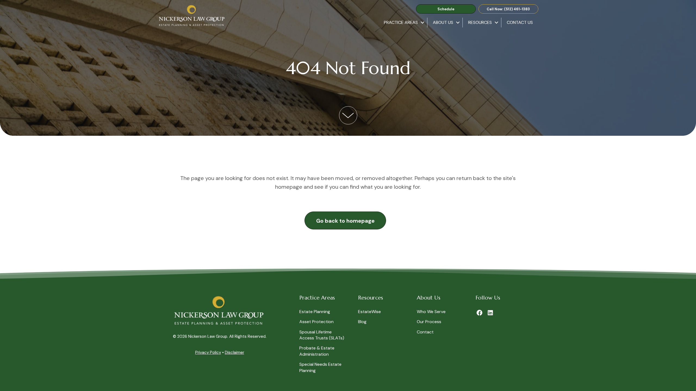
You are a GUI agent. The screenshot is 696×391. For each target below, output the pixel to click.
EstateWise (369, 311)
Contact (425, 332)
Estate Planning (314, 311)
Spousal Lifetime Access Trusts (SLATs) (321, 335)
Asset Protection (316, 321)
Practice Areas (401, 22)
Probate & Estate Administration (316, 351)
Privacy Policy (208, 352)
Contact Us (520, 22)
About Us (443, 22)
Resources (480, 22)
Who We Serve (431, 311)
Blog (362, 321)
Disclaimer (234, 352)
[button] (446, 9)
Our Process (429, 321)
